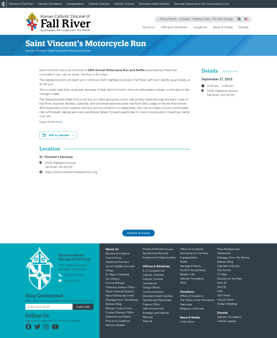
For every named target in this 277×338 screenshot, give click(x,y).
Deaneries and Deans (118, 316)
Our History (113, 278)
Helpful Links (201, 19)
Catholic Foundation (50, 3)
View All (221, 282)
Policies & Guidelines (118, 321)
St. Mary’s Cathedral (117, 274)
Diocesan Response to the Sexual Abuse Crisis (201, 3)
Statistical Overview (117, 262)
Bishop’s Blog (114, 304)
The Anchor (224, 270)
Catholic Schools (124, 3)
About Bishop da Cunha (120, 295)
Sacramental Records (155, 253)
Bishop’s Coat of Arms (119, 308)
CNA (220, 291)
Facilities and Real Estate (157, 300)
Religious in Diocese (192, 308)
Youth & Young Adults (193, 270)
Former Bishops (115, 283)
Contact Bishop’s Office (120, 312)
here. (59, 122)
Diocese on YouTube (229, 278)
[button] (246, 19)
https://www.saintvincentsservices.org (71, 172)
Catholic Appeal (226, 321)
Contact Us (72, 281)
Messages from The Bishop (122, 300)
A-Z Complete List (154, 270)
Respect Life (187, 274)
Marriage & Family (190, 266)
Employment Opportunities (159, 257)
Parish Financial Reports (120, 291)
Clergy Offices (151, 287)
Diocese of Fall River (21, 3)
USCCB (221, 287)
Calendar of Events (228, 266)
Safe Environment (153, 308)
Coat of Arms (114, 257)
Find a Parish (168, 19)
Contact (184, 19)
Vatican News (225, 299)
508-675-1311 (73, 275)
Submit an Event (138, 233)
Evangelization (75, 3)
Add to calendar (59, 135)
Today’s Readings (227, 303)
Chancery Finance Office (120, 287)
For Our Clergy (222, 19)
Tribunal (147, 321)
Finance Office (151, 304)
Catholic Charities (98, 3)
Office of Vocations (191, 249)
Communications (153, 291)
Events (41, 50)
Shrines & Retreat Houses (158, 249)
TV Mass (222, 274)
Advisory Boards (115, 325)
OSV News (223, 295)
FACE (183, 282)
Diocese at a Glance (118, 253)
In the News (187, 321)
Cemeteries (150, 283)
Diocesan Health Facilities (154, 3)
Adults (183, 261)
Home (29, 50)
